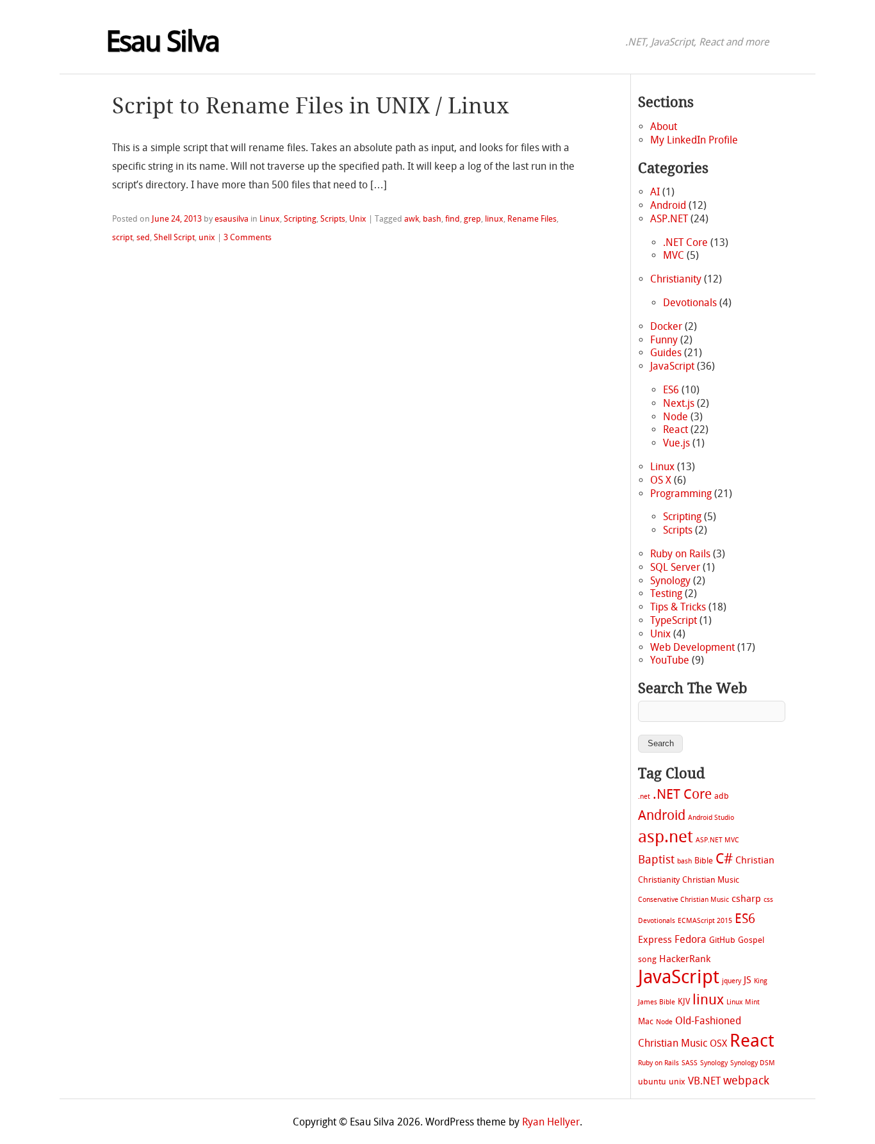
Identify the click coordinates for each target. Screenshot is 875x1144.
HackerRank (684, 959)
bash (432, 219)
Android (668, 205)
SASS (690, 1063)
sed (143, 237)
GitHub (722, 940)
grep (472, 219)
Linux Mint (743, 1002)
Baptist (656, 860)
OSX (718, 1043)
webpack (746, 1081)
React (675, 429)
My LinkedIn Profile (694, 140)
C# (724, 859)
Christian (754, 860)
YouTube (669, 660)
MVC (673, 255)
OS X (660, 480)
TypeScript (673, 620)
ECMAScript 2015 (705, 921)
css (768, 899)
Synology (670, 581)
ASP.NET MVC (717, 840)
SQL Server (675, 567)
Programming (681, 493)
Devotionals (690, 303)
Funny (664, 340)
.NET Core (685, 242)
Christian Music (710, 880)
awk (411, 219)
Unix (357, 219)
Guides (666, 353)
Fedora (691, 939)
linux (494, 219)
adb (721, 796)
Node (675, 417)
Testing (666, 593)
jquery (731, 981)
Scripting (300, 219)
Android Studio (711, 817)
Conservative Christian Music (683, 899)
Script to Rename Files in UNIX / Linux (310, 106)
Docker (666, 326)
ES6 (671, 390)
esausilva (232, 219)
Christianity (675, 279)
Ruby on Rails (680, 554)
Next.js (678, 403)
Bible (703, 860)
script (122, 237)
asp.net (665, 836)
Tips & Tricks (678, 607)
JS (747, 980)
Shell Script (174, 237)
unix (207, 237)
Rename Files (532, 219)
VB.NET (704, 1081)
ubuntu (652, 1081)
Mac (645, 1021)
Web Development (692, 647)
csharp (746, 898)
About (663, 126)
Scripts (332, 219)
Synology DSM (752, 1063)
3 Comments (248, 237)
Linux (269, 219)
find (452, 219)
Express (655, 939)
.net (644, 796)
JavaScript (672, 366)
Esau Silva (163, 41)
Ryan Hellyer (551, 1122)
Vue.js (676, 443)
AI (655, 192)
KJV (684, 1001)
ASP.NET (669, 219)
